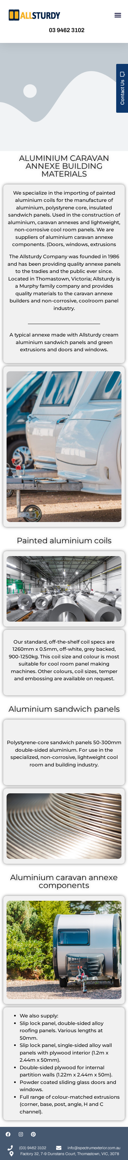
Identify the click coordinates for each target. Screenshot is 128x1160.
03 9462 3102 (66, 30)
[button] (117, 15)
